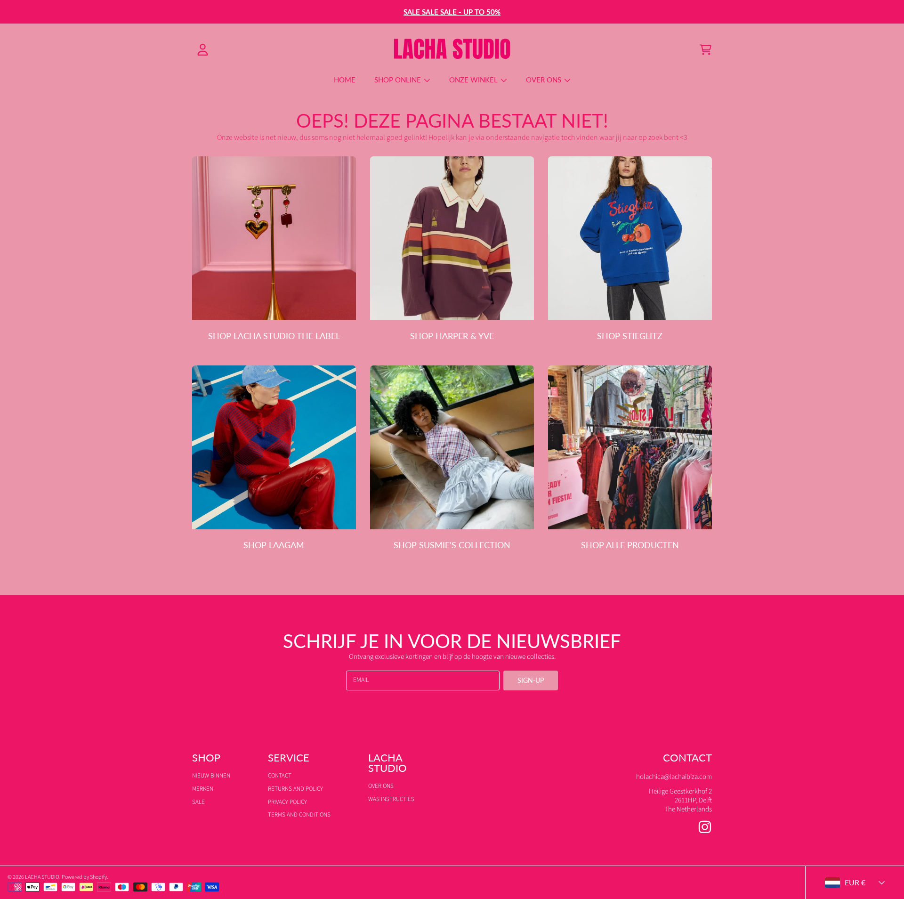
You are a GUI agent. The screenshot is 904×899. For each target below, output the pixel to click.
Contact (279, 775)
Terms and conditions (299, 814)
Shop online (398, 79)
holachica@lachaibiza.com (674, 777)
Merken (202, 789)
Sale (198, 802)
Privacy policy (287, 802)
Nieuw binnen (211, 775)
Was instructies (391, 799)
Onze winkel (474, 79)
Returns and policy (295, 789)
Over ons (544, 79)
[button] (705, 50)
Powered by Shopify (84, 877)
